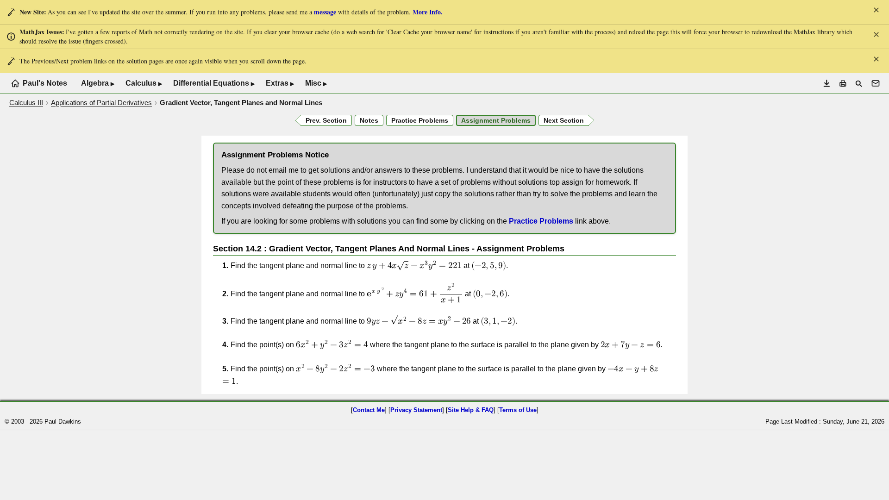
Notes (369, 120)
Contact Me (369, 409)
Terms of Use (518, 409)
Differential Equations (214, 83)
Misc (316, 83)
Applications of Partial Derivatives (101, 102)
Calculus (143, 83)
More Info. (428, 12)
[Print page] (843, 83)
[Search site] (858, 83)
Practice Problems (541, 221)
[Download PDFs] (827, 83)
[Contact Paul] (875, 83)
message (325, 12)
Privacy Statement (416, 409)
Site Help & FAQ (471, 409)
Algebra (97, 83)
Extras (280, 83)
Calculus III (26, 102)
